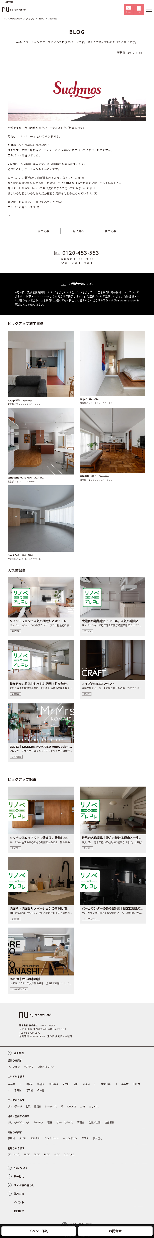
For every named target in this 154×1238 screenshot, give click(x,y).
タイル (22, 1138)
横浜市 (125, 1084)
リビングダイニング (18, 1122)
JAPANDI (71, 1106)
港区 (76, 1084)
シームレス (51, 1106)
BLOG (41, 18)
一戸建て (28, 1067)
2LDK (37, 1154)
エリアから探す (16, 1076)
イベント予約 (38, 1231)
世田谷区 (53, 1084)
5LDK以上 (69, 1154)
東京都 (11, 1084)
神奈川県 (105, 1084)
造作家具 (109, 1122)
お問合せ (115, 1231)
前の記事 (43, 231)
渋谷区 (29, 1084)
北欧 (28, 1106)
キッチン (38, 1122)
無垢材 (11, 1138)
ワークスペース (64, 1122)
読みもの (30, 18)
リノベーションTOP (13, 18)
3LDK (47, 1154)
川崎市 (136, 1084)
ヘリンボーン (70, 1138)
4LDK (57, 1154)
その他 (40, 1090)
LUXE (82, 1106)
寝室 (49, 1122)
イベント (19, 1202)
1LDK (27, 1154)
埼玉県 (29, 1090)
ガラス (85, 1138)
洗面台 (80, 1122)
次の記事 (110, 231)
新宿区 (40, 1084)
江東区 (86, 1084)
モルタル (35, 1138)
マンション (14, 1067)
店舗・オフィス (46, 1067)
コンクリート (51, 1138)
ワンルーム (14, 1154)
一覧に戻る (77, 231)
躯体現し (97, 1138)
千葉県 (17, 1090)
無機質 (37, 1106)
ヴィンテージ (15, 1106)
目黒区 (66, 1084)
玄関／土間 (94, 1122)
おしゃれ (94, 1106)
